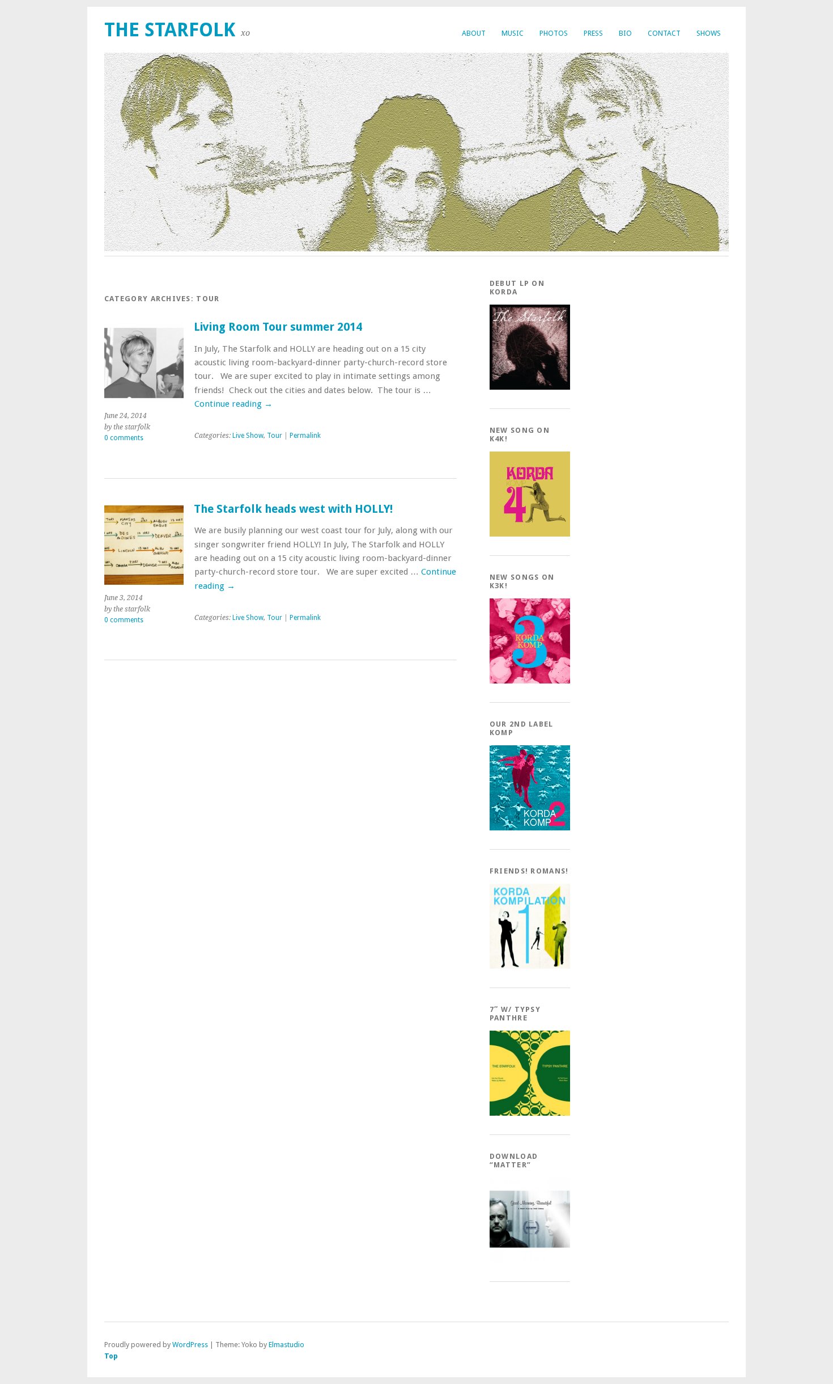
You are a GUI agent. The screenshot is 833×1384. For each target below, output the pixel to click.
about (474, 33)
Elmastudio (286, 1344)
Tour (274, 436)
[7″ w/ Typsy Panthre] (530, 1113)
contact (664, 33)
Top (111, 1356)
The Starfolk (169, 30)
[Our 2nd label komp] (530, 828)
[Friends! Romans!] (530, 966)
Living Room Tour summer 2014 (278, 327)
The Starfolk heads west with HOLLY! (293, 509)
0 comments (123, 438)
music (513, 33)
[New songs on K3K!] (530, 681)
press (593, 33)
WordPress (190, 1344)
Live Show (248, 436)
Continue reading (233, 404)
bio (625, 33)
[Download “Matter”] (530, 1260)
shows (708, 33)
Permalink (305, 436)
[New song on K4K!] (530, 534)
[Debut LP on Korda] (530, 387)
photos (553, 33)
